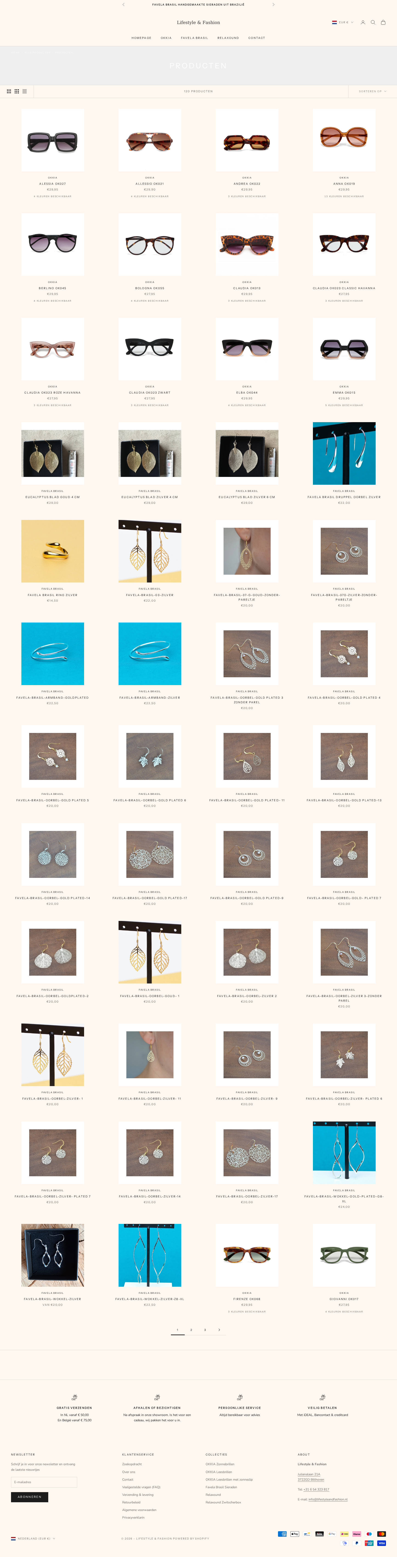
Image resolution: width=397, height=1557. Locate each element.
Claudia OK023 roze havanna (52, 392)
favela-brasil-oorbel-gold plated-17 (150, 898)
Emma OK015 (344, 392)
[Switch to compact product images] (25, 91)
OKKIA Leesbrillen (219, 1472)
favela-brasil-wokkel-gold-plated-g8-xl (344, 1199)
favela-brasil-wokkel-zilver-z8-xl (149, 1299)
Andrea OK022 (247, 183)
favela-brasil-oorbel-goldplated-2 (53, 996)
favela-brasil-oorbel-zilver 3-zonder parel (344, 998)
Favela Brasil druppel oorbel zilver (344, 497)
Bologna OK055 (149, 288)
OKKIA (166, 38)
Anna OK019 (344, 183)
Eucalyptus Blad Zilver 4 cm (150, 497)
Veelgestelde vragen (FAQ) (141, 1487)
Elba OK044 (247, 392)
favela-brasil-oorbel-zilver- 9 (247, 1098)
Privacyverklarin (133, 1517)
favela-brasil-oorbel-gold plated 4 (344, 697)
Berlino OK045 (52, 288)
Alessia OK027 (52, 183)
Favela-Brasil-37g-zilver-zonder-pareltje (344, 597)
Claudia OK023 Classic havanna (344, 288)
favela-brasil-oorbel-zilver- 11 (150, 1098)
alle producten (37, 52)
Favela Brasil (53, 491)
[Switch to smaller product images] (17, 91)
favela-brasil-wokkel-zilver (52, 1299)
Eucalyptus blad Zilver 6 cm (247, 497)
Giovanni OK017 (344, 1299)
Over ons (128, 1472)
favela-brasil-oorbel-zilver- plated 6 (344, 1098)
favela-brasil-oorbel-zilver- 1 (52, 1098)
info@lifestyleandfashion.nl (328, 1499)
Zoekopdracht (132, 1464)
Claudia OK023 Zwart (150, 392)
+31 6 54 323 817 (316, 1489)
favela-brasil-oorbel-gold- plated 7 (344, 898)
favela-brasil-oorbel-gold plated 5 (52, 800)
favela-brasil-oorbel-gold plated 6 (149, 800)
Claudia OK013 (247, 288)
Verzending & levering (137, 1495)
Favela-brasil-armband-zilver (149, 697)
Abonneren (30, 1497)
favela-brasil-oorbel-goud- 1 (150, 996)
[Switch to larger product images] (9, 91)
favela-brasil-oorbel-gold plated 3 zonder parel (247, 700)
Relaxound (228, 38)
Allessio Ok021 (150, 183)
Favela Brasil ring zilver (53, 595)
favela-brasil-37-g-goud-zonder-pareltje (247, 597)
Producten (64, 52)
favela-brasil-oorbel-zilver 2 (247, 996)
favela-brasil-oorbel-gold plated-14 (52, 898)
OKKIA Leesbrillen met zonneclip (229, 1479)
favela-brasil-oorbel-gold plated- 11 (247, 800)
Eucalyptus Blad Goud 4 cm (53, 497)
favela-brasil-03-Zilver (150, 595)
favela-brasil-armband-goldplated (52, 697)
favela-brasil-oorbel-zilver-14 (150, 1196)
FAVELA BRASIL (194, 38)
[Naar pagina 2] (219, 1330)
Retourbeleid (131, 1502)
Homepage (142, 38)
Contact (256, 38)
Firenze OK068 (247, 1299)
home (15, 52)
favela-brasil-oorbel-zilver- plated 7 (53, 1196)
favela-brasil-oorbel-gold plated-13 (344, 800)
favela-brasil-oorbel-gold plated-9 (247, 898)
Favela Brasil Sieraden (221, 1487)
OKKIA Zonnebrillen (220, 1464)
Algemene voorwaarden (139, 1510)
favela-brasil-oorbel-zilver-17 (247, 1196)
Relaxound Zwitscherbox (223, 1502)
